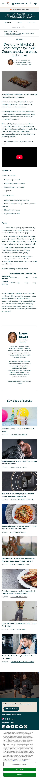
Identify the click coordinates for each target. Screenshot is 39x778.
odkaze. (19, 383)
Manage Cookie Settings (20, 764)
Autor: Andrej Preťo (18, 467)
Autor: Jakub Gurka (18, 629)
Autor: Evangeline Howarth (21, 499)
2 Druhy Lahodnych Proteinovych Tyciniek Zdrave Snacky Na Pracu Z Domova (19, 33)
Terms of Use (22, 760)
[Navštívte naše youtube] (17, 726)
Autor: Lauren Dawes (23, 62)
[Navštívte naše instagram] (3, 726)
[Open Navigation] (3, 3)
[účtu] (30, 3)
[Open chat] (25, 726)
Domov (6, 31)
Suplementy (31, 22)
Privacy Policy (12, 760)
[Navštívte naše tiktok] (12, 726)
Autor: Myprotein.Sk (19, 434)
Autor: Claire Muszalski (19, 564)
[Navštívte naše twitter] (21, 726)
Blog (11, 31)
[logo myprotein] (19, 3)
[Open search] (8, 3)
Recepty (8, 22)
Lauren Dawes (23, 335)
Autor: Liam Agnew (18, 532)
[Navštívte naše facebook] (8, 726)
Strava (19, 22)
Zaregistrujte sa (11, 708)
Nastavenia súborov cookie (11, 714)
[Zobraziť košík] (35, 3)
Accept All (19, 774)
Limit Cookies (19, 769)
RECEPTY (19, 39)
